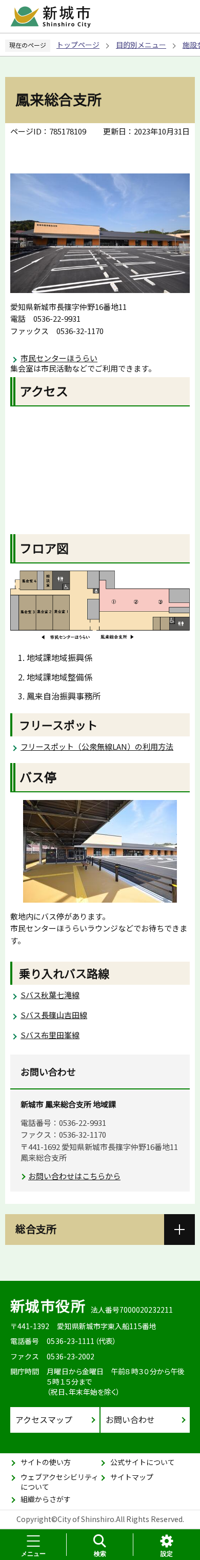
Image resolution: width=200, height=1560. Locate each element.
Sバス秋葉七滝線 (50, 994)
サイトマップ (131, 1477)
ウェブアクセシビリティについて (59, 1482)
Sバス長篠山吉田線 (54, 1014)
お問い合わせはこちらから (74, 1176)
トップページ (77, 45)
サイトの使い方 (46, 1462)
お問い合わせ (130, 1419)
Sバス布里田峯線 (50, 1034)
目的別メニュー (141, 45)
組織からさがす (46, 1499)
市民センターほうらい (59, 358)
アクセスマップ (43, 1419)
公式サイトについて (142, 1462)
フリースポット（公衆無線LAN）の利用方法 (97, 746)
